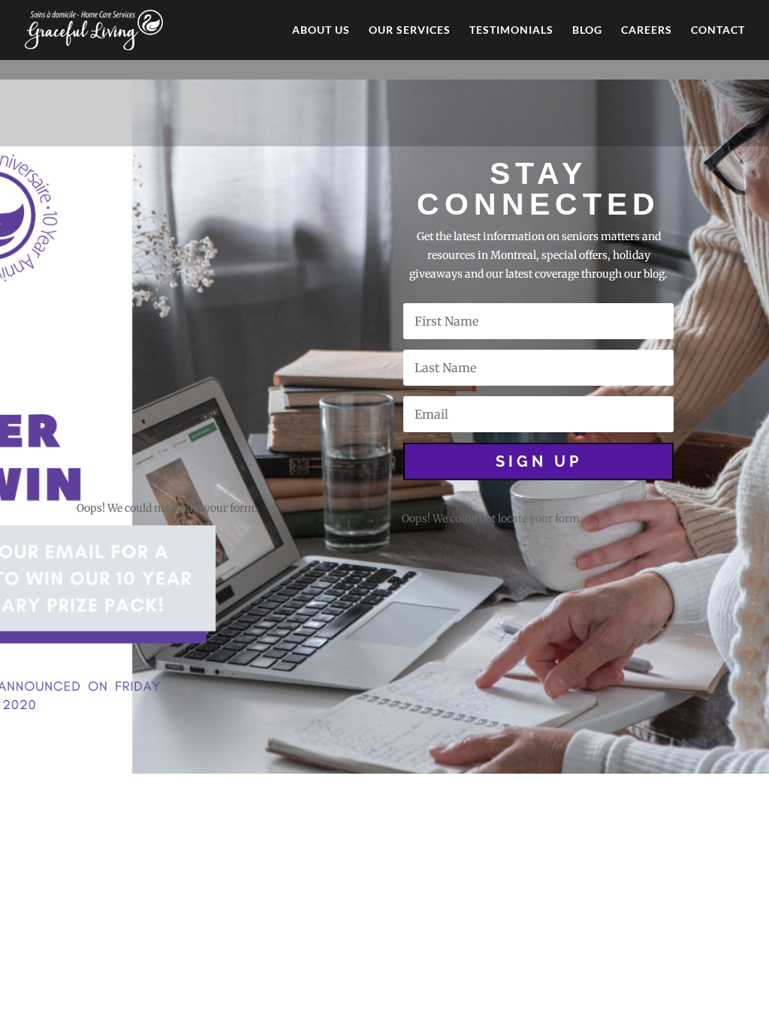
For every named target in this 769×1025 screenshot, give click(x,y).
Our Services (410, 30)
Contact (718, 30)
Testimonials (511, 30)
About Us (321, 30)
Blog (587, 30)
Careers (646, 30)
